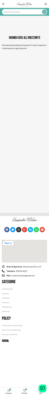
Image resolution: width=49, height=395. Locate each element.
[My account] (45, 4)
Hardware (6, 298)
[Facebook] (7, 229)
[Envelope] (42, 229)
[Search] (44, 12)
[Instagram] (18, 229)
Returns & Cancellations (11, 330)
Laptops (5, 293)
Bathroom (6, 311)
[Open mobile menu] (3, 4)
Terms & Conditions (10, 334)
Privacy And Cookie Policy (12, 325)
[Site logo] (24, 4)
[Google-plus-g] (24, 229)
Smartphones (7, 289)
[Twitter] (12, 229)
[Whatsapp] (36, 229)
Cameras (5, 302)
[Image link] (24, 219)
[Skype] (30, 229)
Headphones (7, 307)
